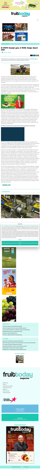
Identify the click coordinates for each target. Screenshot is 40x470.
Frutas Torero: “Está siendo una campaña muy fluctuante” (13, 341)
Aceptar (20, 244)
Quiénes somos (5, 382)
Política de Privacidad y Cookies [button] (20, 469)
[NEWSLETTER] (20, 416)
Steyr (9, 185)
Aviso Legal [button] (12, 469)
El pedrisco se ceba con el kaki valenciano (10, 333)
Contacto (4, 384)
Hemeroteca (5, 389)
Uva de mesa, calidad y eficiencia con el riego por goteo (12, 334)
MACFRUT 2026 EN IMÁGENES (20, 353)
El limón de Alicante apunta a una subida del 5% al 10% (12, 331)
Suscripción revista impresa (8, 386)
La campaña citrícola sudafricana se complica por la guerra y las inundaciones (16, 329)
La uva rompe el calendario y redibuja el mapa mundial (12, 344)
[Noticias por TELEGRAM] (20, 407)
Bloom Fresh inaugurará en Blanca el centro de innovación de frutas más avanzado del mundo (19, 342)
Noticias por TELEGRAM (20, 409)
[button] (2, 20)
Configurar (20, 239)
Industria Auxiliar (5, 43)
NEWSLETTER (20, 418)
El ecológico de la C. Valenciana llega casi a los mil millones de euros (14, 349)
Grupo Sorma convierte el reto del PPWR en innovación (12, 326)
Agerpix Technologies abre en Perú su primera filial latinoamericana (15, 328)
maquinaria (4, 185)
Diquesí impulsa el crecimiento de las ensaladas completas (13, 347)
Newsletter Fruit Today (7, 387)
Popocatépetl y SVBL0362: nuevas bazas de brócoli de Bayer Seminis (15, 346)
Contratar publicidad (6, 392)
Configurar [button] (26, 469)
